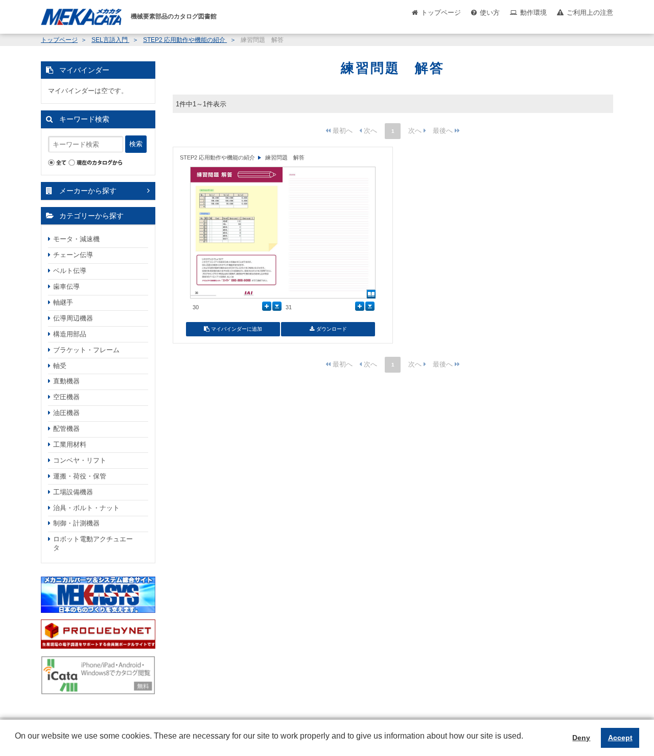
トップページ (441, 12)
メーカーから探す (87, 190)
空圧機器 (66, 397)
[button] (16, 743)
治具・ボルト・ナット (86, 508)
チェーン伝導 (73, 255)
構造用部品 (69, 334)
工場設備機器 (73, 492)
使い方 (490, 12)
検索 (136, 144)
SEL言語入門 (110, 39)
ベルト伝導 (69, 270)
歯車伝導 (66, 286)
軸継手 (63, 302)
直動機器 (66, 381)
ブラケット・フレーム (86, 350)
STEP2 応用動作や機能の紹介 (185, 39)
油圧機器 (66, 413)
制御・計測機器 (76, 523)
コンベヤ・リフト (79, 460)
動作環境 (533, 12)
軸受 (59, 366)
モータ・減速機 (76, 239)
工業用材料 (69, 444)
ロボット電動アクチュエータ (93, 543)
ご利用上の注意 (590, 12)
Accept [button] (620, 738)
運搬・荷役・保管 (79, 476)
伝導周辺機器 (73, 318)
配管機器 (66, 428)
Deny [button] (581, 738)
